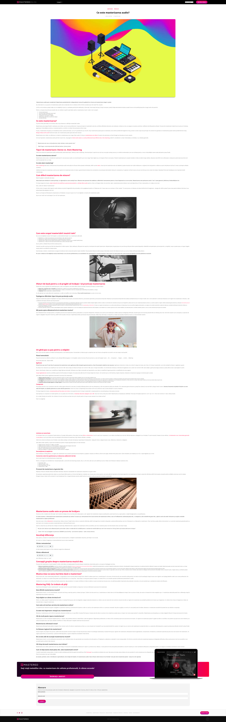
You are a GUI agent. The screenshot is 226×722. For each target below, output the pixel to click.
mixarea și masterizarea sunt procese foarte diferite (82, 566)
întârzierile (92, 305)
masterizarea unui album (92, 135)
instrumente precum (185, 302)
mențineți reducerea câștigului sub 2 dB (84, 393)
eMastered (49, 521)
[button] (60, 2)
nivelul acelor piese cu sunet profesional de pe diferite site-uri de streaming (91, 138)
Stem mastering (40, 165)
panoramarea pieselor (70, 183)
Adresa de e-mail (41, 696)
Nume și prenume (41, 691)
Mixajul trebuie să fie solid (42, 132)
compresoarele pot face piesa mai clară (59, 391)
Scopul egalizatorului (41, 373)
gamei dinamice (46, 304)
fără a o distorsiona (88, 435)
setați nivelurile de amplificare (57, 183)
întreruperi (89, 652)
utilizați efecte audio (83, 183)
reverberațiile (85, 305)
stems (98, 165)
